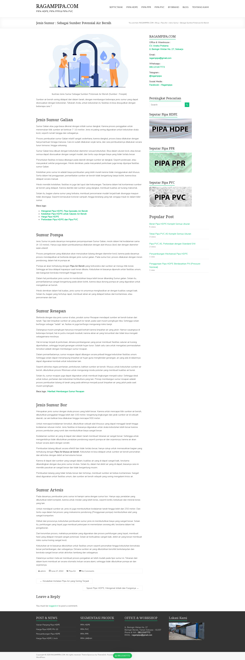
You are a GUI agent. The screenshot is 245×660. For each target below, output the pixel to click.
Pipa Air (72, 571)
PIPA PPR (146, 7)
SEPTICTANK (116, 7)
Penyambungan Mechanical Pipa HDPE (168, 253)
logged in (53, 605)
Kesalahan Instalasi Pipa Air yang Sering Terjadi (64, 581)
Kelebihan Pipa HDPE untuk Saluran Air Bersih (64, 213)
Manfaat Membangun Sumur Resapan (65, 391)
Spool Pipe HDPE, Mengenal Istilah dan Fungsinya (112, 588)
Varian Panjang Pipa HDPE (48, 624)
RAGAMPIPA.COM (57, 6)
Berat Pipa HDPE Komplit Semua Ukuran (169, 223)
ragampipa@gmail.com (160, 58)
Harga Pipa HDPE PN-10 (47, 629)
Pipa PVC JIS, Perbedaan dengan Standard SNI (172, 243)
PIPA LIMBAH (86, 638)
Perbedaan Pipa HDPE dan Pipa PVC (59, 219)
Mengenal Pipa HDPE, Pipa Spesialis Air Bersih (64, 211)
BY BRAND (173, 7)
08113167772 (157, 67)
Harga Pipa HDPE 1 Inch (47, 638)
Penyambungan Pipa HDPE (48, 634)
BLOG (186, 7)
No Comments (87, 571)
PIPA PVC (159, 7)
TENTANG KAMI (200, 7)
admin (43, 571)
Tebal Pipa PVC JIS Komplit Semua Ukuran (170, 233)
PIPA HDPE (132, 7)
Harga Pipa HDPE (50, 216)
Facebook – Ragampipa (160, 84)
